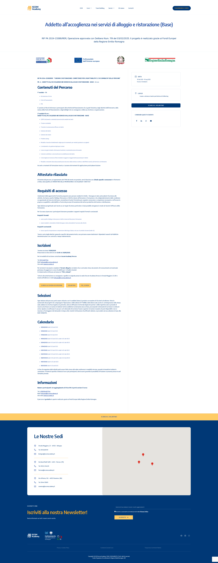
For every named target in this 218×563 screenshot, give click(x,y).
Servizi (110, 8)
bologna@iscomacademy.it (49, 262)
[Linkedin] (141, 121)
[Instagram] (189, 535)
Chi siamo (121, 8)
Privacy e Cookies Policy (63, 547)
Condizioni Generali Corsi (106, 547)
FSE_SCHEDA (85, 285)
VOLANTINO (71, 285)
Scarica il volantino (156, 105)
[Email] (151, 121)
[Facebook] (181, 535)
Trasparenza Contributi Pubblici (153, 547)
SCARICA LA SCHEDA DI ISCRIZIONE (51, 285)
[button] (143, 454)
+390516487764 (45, 391)
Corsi (88, 8)
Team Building (100, 8)
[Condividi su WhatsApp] (146, 121)
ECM (81, 8)
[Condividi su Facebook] (136, 121)
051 (41, 260)
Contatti (131, 8)
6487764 (45, 260)
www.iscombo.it (48, 264)
